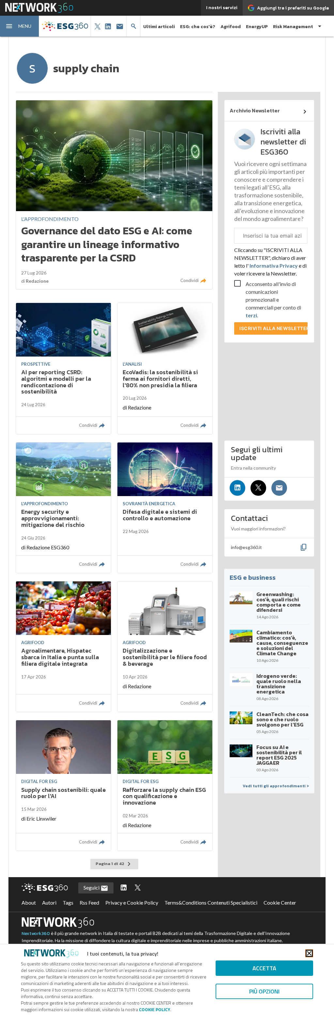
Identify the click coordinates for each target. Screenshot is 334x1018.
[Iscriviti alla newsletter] (279, 488)
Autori (49, 902)
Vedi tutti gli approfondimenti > (276, 786)
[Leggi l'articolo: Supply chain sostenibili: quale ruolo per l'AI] (63, 785)
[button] (19, 26)
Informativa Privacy (274, 265)
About (29, 902)
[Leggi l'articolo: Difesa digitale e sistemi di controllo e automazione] (164, 507)
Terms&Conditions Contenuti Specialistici (210, 902)
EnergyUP (257, 26)
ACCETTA (264, 968)
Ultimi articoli (159, 26)
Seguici (92, 887)
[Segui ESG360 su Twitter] (138, 888)
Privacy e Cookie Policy (131, 902)
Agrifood (230, 26)
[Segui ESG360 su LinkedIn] (124, 888)
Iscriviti (273, 328)
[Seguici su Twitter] (258, 488)
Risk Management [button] (293, 26)
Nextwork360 (36, 933)
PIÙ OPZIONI (264, 991)
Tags (68, 902)
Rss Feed (89, 902)
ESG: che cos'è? (197, 26)
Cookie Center (280, 902)
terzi (251, 315)
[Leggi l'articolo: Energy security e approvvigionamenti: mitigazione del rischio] (63, 507)
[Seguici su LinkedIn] (237, 488)
